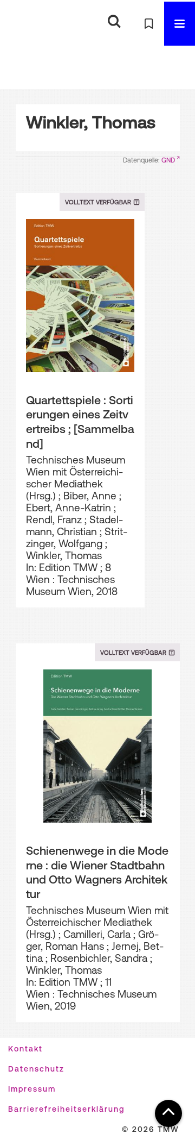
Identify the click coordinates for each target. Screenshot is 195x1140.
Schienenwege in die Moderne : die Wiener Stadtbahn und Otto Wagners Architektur (97, 872)
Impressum (32, 1089)
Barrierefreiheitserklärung (66, 1109)
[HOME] (24, 23)
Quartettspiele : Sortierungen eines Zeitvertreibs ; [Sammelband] (80, 421)
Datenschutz (36, 1068)
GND (168, 160)
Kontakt (25, 1048)
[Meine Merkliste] (148, 24)
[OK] (114, 22)
